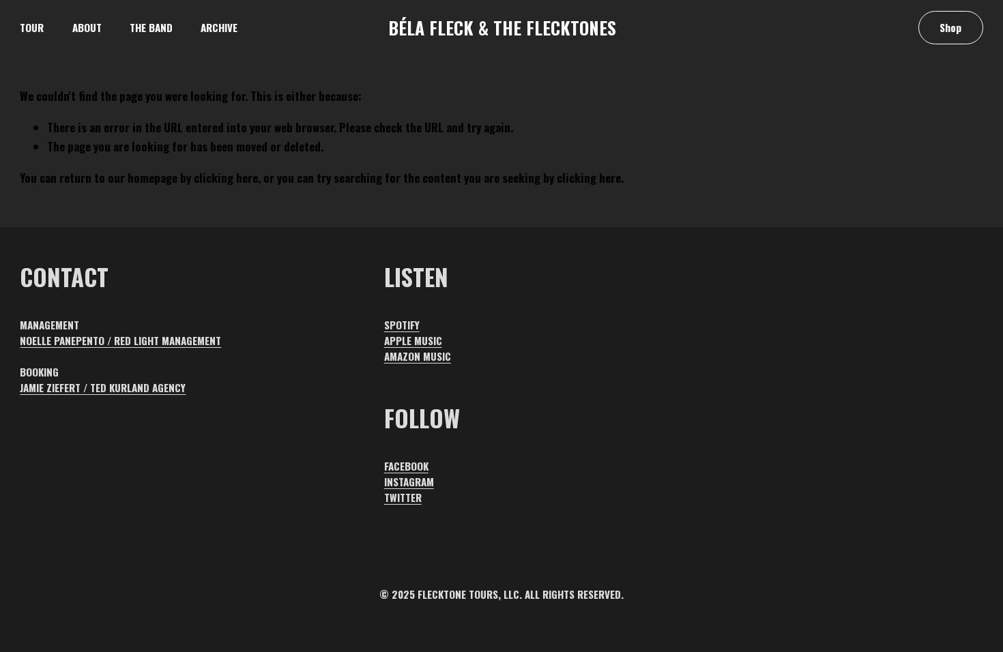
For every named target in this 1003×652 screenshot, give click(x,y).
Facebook (406, 465)
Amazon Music (417, 356)
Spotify (402, 324)
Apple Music (413, 340)
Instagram (409, 481)
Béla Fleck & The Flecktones (502, 27)
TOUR (32, 27)
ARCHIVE (219, 27)
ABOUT (87, 27)
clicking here (226, 177)
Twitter (403, 497)
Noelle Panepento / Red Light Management (120, 340)
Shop (950, 27)
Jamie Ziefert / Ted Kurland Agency (103, 387)
